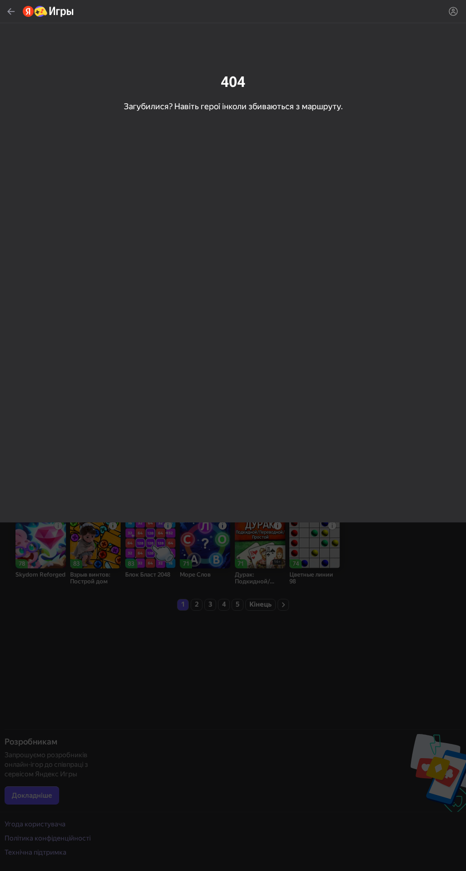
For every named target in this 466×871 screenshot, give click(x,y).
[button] (233, 435)
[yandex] (48, 11)
